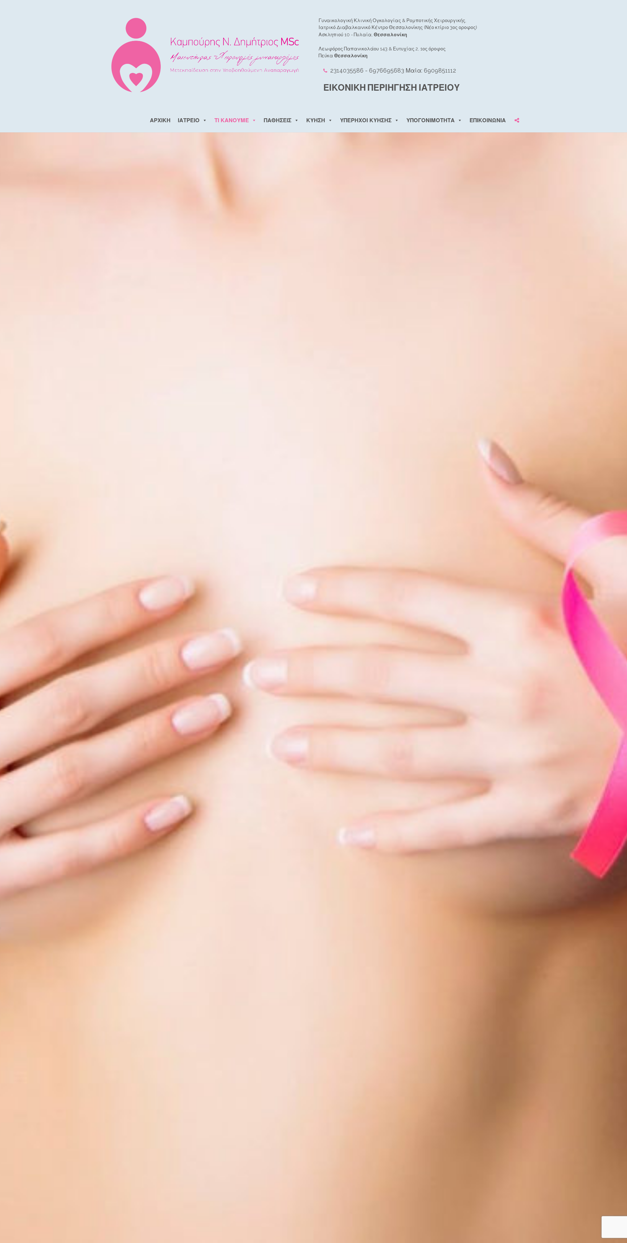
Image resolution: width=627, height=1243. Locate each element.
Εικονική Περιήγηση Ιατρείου (391, 87)
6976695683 (386, 70)
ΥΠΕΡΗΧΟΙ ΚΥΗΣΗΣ (366, 120)
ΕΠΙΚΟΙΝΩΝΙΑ (488, 120)
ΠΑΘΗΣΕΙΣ (277, 120)
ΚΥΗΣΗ (315, 120)
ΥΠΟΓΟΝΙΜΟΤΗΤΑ (430, 120)
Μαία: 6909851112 (431, 70)
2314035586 (346, 70)
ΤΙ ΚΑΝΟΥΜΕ (231, 120)
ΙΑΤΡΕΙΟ (189, 120)
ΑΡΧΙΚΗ (160, 120)
